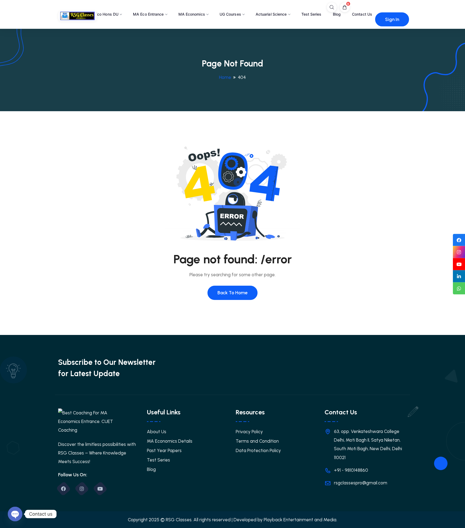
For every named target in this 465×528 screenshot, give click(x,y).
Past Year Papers (164, 450)
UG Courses (230, 14)
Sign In (392, 19)
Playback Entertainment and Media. (300, 519)
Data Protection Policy (258, 450)
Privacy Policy (249, 431)
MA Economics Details (169, 441)
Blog (337, 14)
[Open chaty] (15, 514)
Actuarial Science (271, 14)
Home (225, 77)
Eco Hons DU (106, 14)
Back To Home (232, 292)
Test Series (311, 14)
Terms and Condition (257, 441)
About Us (156, 431)
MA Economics (191, 14)
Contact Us (362, 14)
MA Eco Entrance (148, 14)
